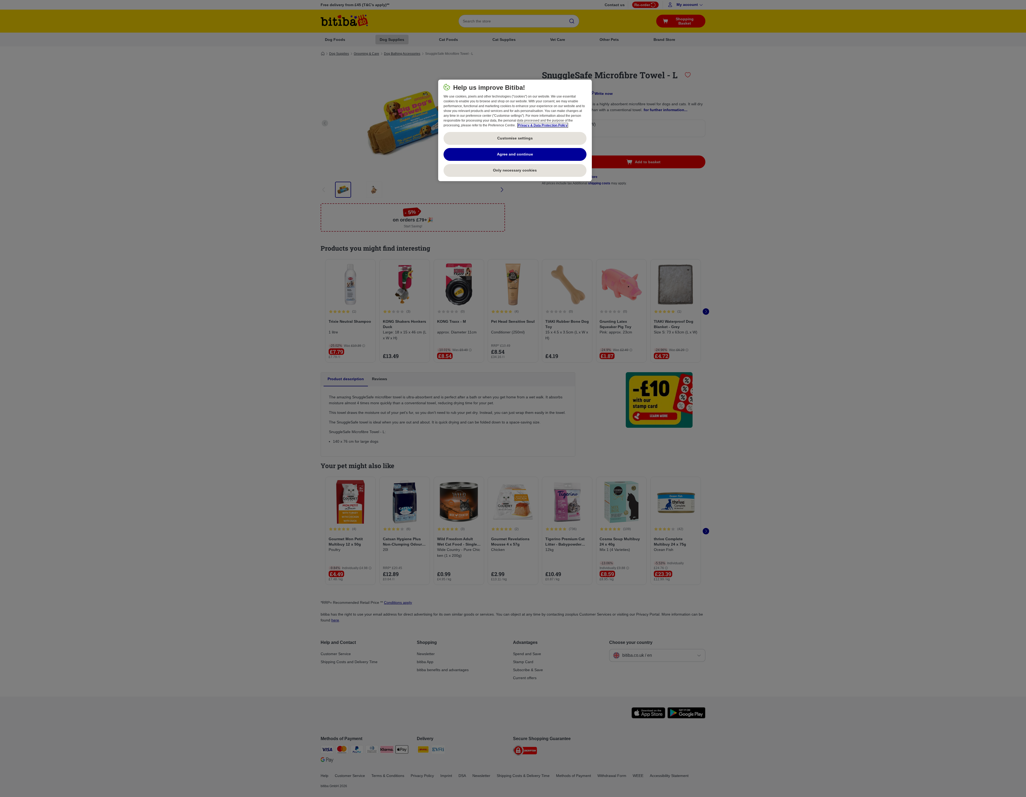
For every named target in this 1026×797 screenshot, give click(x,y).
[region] (515, 130)
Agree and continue (515, 154)
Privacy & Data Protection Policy (543, 125)
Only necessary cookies (515, 170)
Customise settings (515, 138)
